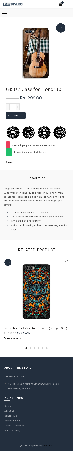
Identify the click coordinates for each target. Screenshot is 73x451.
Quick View (66, 261)
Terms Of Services (14, 425)
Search (8, 406)
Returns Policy (12, 430)
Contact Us (10, 415)
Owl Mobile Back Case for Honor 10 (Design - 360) (35, 328)
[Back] (4, 13)
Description (36, 178)
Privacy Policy (12, 420)
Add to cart (15, 115)
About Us (9, 410)
